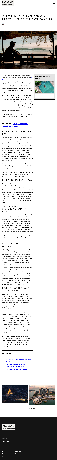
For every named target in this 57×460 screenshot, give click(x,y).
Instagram (18, 451)
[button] (54, 3)
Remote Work (5, 441)
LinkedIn (17, 453)
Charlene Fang (34, 410)
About (3, 451)
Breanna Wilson (7, 408)
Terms (3, 453)
